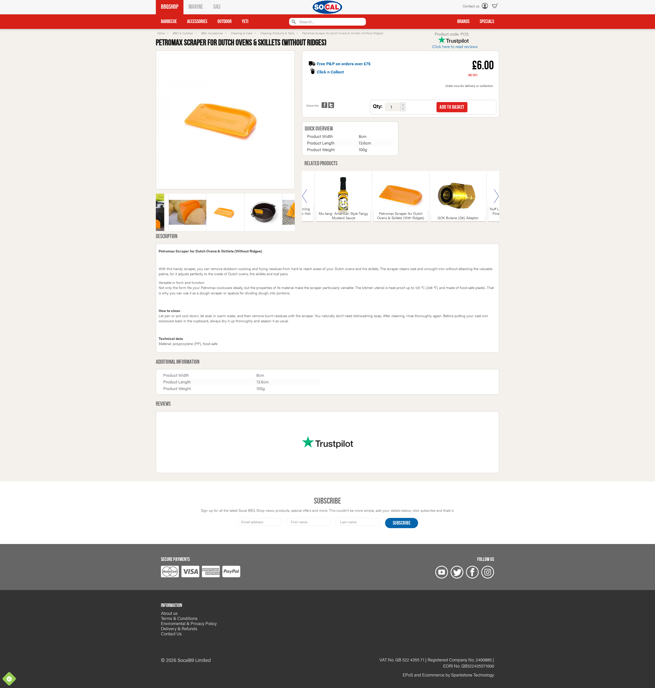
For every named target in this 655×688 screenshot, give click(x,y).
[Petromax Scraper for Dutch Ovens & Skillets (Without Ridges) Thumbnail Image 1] (263, 215)
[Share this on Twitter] (331, 105)
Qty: (378, 106)
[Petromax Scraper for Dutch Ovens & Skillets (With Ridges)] (401, 196)
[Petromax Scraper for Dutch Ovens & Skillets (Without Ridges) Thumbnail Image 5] (187, 215)
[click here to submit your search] (293, 21)
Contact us (471, 5)
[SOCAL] (327, 7)
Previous (158, 212)
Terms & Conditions (179, 618)
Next (292, 212)
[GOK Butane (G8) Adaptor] (458, 196)
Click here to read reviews (454, 46)
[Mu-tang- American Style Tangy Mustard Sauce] (343, 196)
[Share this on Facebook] (324, 105)
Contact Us (171, 633)
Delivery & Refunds (179, 628)
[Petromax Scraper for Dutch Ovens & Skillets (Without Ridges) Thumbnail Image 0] (225, 122)
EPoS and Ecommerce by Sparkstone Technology (448, 675)
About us (169, 613)
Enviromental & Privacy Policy (189, 623)
